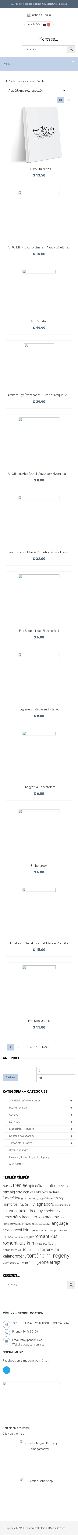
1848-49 (7, 1186)
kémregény (9, 1223)
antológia (23, 1192)
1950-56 (19, 1185)
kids (40, 1217)
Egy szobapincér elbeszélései (39, 631)
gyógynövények (45, 1198)
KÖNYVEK (14, 1121)
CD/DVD (14, 1114)
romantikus (46, 1236)
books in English (18, 1107)
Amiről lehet (39, 321)
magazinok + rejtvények (22, 1128)
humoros (10, 1204)
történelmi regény (48, 1255)
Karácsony (52, 1211)
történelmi (31, 1250)
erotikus (54, 1192)
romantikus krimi (20, 1243)
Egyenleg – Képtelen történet (39, 709)
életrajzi (35, 1263)
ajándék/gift (38, 1186)
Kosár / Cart (35, 24)
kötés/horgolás (43, 1224)
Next (45, 1047)
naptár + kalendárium (21, 1135)
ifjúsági (24, 1204)
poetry (35, 1230)
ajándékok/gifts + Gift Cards (25, 1100)
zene (24, 1262)
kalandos (11, 1210)
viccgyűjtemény (11, 1263)
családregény (39, 1192)
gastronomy (28, 1198)
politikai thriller (46, 1230)
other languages (18, 1150)
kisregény (50, 1217)
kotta (62, 1217)
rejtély (30, 1237)
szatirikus (42, 1243)
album (54, 1185)
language (59, 1223)
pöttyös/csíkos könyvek (14, 1237)
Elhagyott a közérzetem (39, 787)
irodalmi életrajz (62, 1205)
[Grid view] (60, 100)
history (58, 1198)
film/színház (11, 1198)
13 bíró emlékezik (39, 169)
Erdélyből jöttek (39, 1021)
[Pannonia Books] (39, 15)
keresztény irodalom (20, 1217)
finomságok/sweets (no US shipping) (29, 1157)
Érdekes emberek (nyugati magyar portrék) (39, 943)
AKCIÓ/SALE (16, 1164)
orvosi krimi (21, 1230)
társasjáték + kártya (20, 1143)
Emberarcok (39, 865)
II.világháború (41, 1204)
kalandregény (31, 1210)
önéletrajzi (51, 1262)
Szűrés (10, 1077)
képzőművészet (25, 1223)
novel (7, 1230)
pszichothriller (61, 1230)
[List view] (68, 100)
